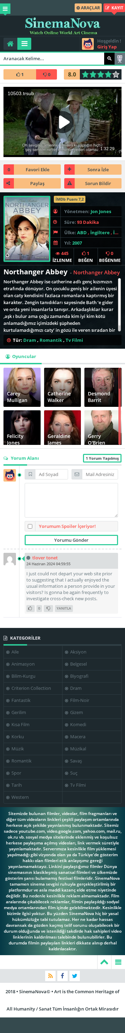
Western (19, 797)
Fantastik (20, 700)
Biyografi (79, 676)
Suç (73, 773)
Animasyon (22, 664)
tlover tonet (45, 558)
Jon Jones (101, 211)
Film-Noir (79, 700)
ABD (82, 232)
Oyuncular (23, 356)
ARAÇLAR (90, 8)
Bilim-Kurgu (22, 676)
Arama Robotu (120, 59)
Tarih (16, 785)
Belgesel (78, 664)
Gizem (76, 712)
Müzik (17, 749)
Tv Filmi (74, 340)
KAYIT (116, 8)
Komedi (77, 724)
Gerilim (18, 712)
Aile (14, 652)
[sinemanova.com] (62, 26)
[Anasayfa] (10, 44)
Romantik (51, 340)
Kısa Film (20, 724)
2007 (77, 243)
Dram (29, 340)
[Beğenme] (48, 608)
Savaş (75, 761)
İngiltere (100, 232)
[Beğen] (30, 608)
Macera (77, 736)
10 (118, 74)
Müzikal (77, 749)
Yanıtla (64, 608)
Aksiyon (77, 652)
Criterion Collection (30, 688)
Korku (17, 736)
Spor (15, 773)
